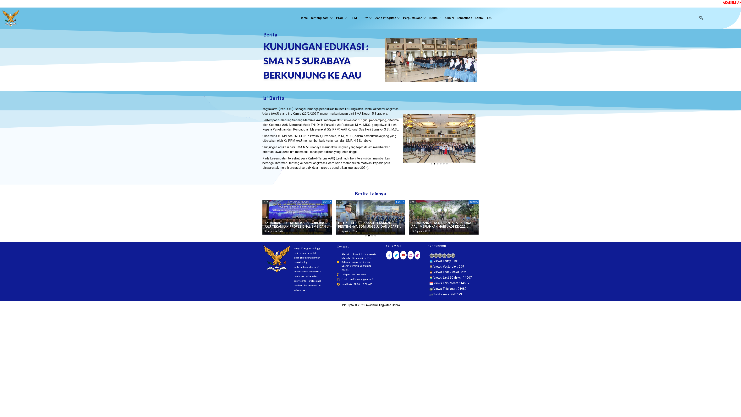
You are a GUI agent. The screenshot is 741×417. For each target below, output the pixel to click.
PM (366, 18)
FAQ (489, 18)
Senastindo (464, 18)
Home (304, 18)
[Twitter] (396, 255)
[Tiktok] (417, 255)
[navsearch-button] (701, 18)
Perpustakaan (412, 18)
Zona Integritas (385, 18)
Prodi (339, 18)
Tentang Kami (319, 18)
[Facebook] (389, 255)
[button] (407, 128)
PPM (353, 18)
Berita (433, 18)
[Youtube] (403, 255)
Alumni (449, 18)
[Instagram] (411, 255)
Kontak (479, 18)
